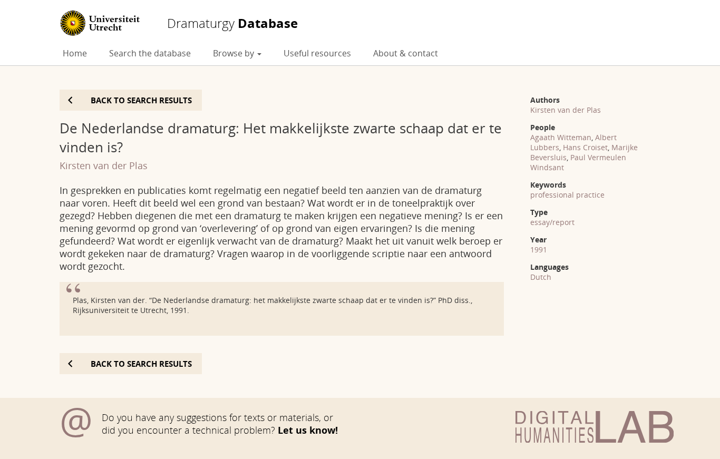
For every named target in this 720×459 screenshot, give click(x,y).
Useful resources (317, 53)
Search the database (150, 53)
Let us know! (308, 430)
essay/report (552, 222)
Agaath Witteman (560, 137)
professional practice (567, 195)
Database (232, 23)
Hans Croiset (585, 147)
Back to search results (141, 100)
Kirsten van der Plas (104, 165)
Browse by (234, 53)
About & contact (405, 53)
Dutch (540, 277)
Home (75, 53)
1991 (538, 250)
